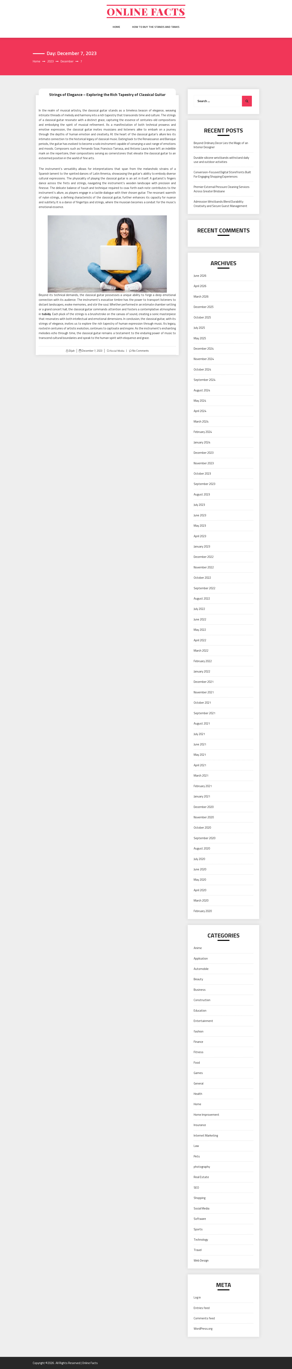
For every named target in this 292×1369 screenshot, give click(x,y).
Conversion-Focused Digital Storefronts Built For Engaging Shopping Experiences (222, 174)
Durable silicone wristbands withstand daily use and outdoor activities (221, 159)
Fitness (198, 1052)
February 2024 (203, 432)
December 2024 (204, 348)
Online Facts (146, 11)
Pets (197, 1156)
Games (198, 1073)
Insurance (200, 1125)
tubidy (46, 314)
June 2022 (200, 619)
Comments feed (204, 1318)
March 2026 (201, 296)
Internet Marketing (206, 1135)
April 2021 (200, 765)
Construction (202, 1000)
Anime (198, 948)
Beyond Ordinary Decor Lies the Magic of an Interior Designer (221, 145)
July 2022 (199, 609)
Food (197, 1062)
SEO (196, 1187)
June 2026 (200, 275)
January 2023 (202, 546)
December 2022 (204, 556)
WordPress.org (203, 1328)
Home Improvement (206, 1114)
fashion (198, 1031)
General (198, 1083)
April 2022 (200, 640)
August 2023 (202, 494)
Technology (201, 1239)
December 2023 (204, 452)
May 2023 (200, 525)
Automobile (201, 969)
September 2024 (204, 379)
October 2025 (202, 317)
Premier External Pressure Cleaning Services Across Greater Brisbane (221, 189)
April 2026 (200, 286)
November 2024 (204, 359)
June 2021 (200, 744)
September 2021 (204, 713)
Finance (198, 1041)
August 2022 (202, 598)
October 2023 (202, 473)
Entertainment (203, 1021)
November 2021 (204, 692)
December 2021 (204, 681)
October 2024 (202, 369)
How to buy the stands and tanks (155, 27)
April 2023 (200, 536)
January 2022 (202, 671)
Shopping (199, 1198)
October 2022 (202, 577)
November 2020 (204, 817)
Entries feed (202, 1308)
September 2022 (204, 588)
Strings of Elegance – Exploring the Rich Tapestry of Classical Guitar (107, 94)
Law (196, 1146)
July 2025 (199, 327)
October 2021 (202, 702)
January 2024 (202, 442)
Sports (198, 1229)
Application (201, 958)
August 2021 (202, 723)
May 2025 (200, 338)
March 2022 (201, 650)
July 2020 (199, 859)
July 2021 (199, 734)
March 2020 (201, 900)
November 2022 (204, 567)
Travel (198, 1250)
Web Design (201, 1260)
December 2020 (204, 807)
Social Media (116, 350)
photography (202, 1166)
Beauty (198, 979)
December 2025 (204, 307)
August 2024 (202, 390)
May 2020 (200, 879)
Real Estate (201, 1177)
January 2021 (202, 796)
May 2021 (200, 754)
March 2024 (201, 421)
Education (200, 1010)
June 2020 (200, 869)
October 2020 (202, 827)
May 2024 (200, 400)
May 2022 (200, 629)
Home (116, 27)
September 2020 (204, 838)
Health (198, 1093)
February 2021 (203, 786)
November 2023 (204, 463)
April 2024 (200, 411)
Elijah (72, 351)
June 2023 (200, 515)
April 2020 (200, 890)
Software (200, 1218)
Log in (197, 1297)
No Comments (140, 351)
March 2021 (201, 775)
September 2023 (204, 484)
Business (200, 989)
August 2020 (202, 848)
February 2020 (203, 911)
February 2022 (203, 661)
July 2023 (199, 504)
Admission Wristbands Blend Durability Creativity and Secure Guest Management (220, 203)
